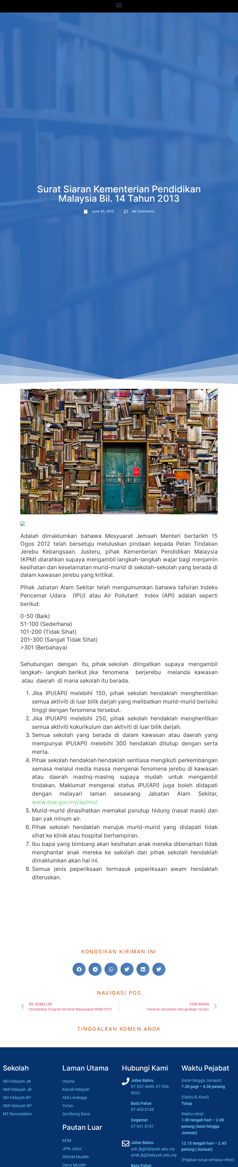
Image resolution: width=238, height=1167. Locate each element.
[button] (119, 5)
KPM (66, 1140)
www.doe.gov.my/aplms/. (65, 802)
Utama (68, 1081)
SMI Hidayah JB (17, 1089)
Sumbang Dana (76, 1113)
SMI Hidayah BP (17, 1105)
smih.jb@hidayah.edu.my (154, 1155)
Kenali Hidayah (75, 1089)
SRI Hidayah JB (17, 1081)
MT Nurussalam (17, 1113)
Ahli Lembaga (74, 1097)
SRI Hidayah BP (17, 1097)
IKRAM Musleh (75, 1157)
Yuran (67, 1105)
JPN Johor (72, 1148)
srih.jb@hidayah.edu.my (153, 1149)
